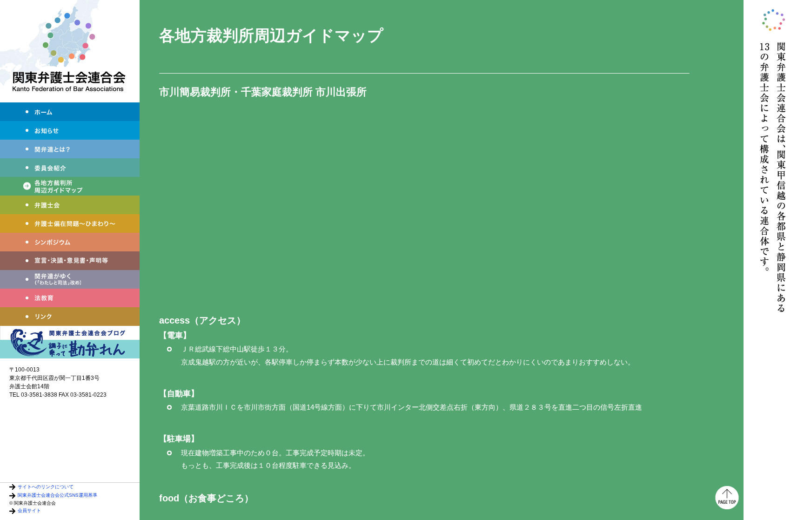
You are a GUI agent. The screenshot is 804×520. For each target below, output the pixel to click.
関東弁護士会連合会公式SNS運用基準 (57, 495)
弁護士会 (70, 205)
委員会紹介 (70, 167)
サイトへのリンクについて (46, 486)
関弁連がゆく (70, 279)
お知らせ (70, 130)
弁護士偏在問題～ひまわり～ (70, 223)
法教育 (70, 298)
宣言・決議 (70, 260)
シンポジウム (70, 242)
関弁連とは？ (70, 149)
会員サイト (29, 510)
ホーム (70, 111)
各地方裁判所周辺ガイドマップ (70, 186)
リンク (70, 316)
